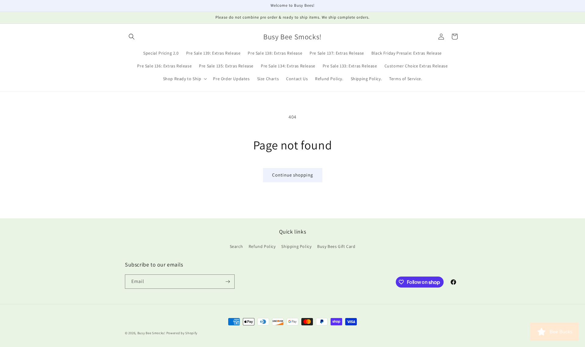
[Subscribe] (227, 281)
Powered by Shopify (182, 333)
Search (236, 246)
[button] (131, 36)
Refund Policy (262, 246)
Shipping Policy (296, 246)
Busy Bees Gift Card (336, 246)
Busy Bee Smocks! (151, 333)
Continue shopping (292, 175)
